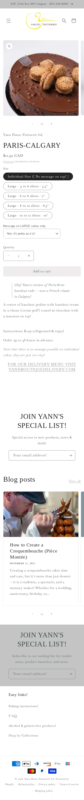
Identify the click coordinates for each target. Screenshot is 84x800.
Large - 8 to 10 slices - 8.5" (28, 206)
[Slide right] (51, 124)
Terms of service (69, 784)
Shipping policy (44, 790)
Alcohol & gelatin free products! (32, 726)
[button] (8, 20)
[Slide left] (32, 124)
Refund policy (26, 784)
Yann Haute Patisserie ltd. (39, 778)
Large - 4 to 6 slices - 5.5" (28, 186)
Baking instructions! (23, 706)
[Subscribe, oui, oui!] (70, 455)
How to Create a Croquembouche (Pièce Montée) (33, 550)
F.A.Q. (13, 716)
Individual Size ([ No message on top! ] (38, 176)
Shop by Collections (23, 735)
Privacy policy (47, 784)
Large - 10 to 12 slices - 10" (28, 215)
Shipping (8, 161)
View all (75, 481)
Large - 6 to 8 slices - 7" (26, 196)
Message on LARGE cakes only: (25, 226)
